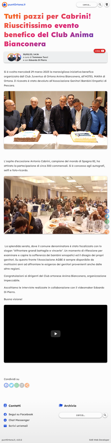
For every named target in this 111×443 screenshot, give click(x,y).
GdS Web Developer (99, 440)
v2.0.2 (12, 440)
